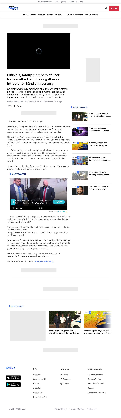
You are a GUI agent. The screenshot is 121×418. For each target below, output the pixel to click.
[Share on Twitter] (18, 106)
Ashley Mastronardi (15, 102)
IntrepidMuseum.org (44, 261)
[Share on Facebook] (14, 106)
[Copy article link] (21, 106)
